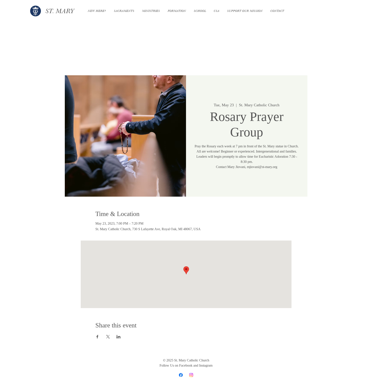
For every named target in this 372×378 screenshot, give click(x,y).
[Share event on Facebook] (97, 336)
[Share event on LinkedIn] (118, 336)
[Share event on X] (108, 336)
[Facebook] (180, 375)
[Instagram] (191, 375)
